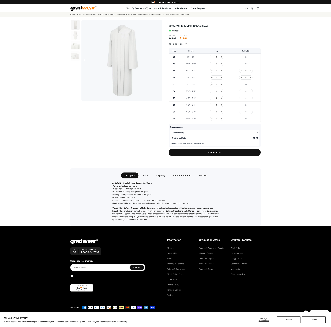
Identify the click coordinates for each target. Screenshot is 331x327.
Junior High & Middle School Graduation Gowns (145, 15)
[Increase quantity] (221, 57)
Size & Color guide (177, 44)
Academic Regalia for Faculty (211, 248)
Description (129, 175)
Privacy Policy (173, 285)
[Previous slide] (83, 60)
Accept (289, 319)
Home (72, 15)
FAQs (145, 175)
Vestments (235, 269)
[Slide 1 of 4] (75, 25)
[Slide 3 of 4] (75, 45)
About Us (171, 248)
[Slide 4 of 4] (75, 56)
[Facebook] (71, 275)
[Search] (247, 8)
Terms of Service (174, 290)
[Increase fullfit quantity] (251, 70)
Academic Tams (206, 269)
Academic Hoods (206, 264)
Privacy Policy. (121, 322)
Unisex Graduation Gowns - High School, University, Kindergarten (101, 15)
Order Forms (172, 279)
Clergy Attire (236, 258)
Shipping (160, 175)
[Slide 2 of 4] (75, 35)
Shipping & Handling (175, 264)
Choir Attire (235, 248)
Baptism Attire (237, 253)
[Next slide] (160, 60)
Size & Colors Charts (175, 274)
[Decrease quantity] (212, 57)
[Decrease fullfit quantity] (241, 70)
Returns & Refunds (182, 175)
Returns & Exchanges (176, 269)
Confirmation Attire (239, 264)
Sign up (136, 267)
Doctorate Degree (206, 258)
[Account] (252, 8)
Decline (314, 319)
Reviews (203, 175)
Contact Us (171, 253)
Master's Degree (206, 253)
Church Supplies (238, 274)
